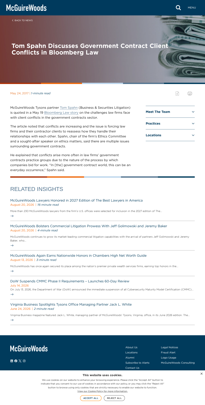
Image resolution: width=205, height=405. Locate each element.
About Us (131, 347)
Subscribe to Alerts (137, 362)
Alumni (129, 357)
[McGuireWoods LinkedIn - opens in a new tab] (11, 360)
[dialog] (102, 387)
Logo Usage (168, 357)
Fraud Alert (168, 352)
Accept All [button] (90, 398)
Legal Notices (169, 347)
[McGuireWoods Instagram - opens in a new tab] (24, 360)
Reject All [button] (114, 398)
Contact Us (132, 367)
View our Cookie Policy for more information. (102, 391)
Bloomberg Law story (61, 112)
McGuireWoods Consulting (178, 362)
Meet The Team (158, 112)
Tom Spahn (69, 108)
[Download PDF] (177, 93)
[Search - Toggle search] (178, 7)
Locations (153, 135)
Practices (153, 123)
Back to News (24, 20)
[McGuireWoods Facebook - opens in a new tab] (15, 360)
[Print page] (190, 93)
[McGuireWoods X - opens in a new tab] (20, 360)
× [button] (201, 374)
